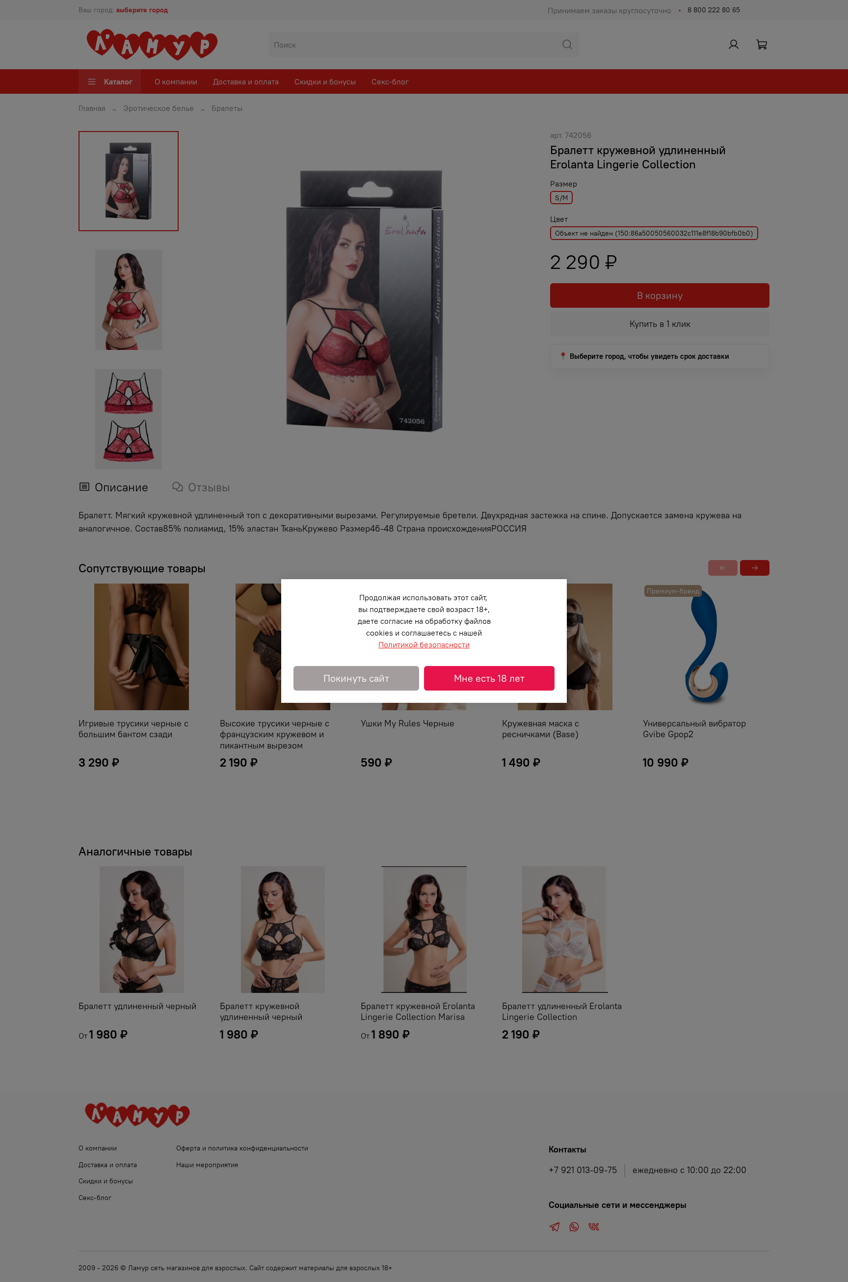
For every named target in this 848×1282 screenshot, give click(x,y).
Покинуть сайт (356, 678)
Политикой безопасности (424, 644)
